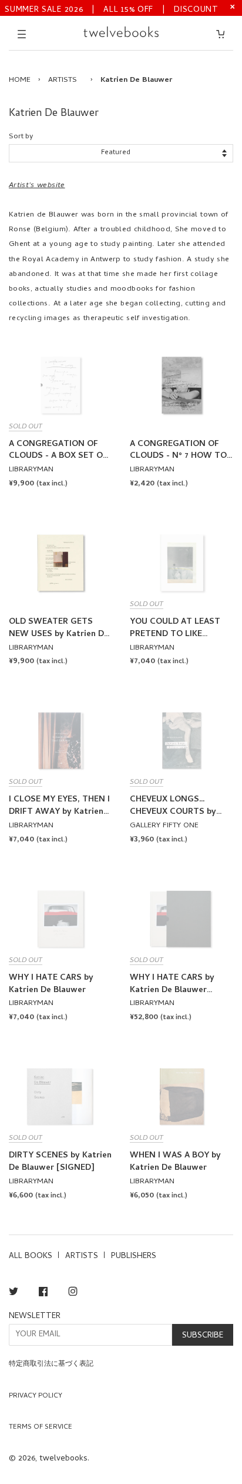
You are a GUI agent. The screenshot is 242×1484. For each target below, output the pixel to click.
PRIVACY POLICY (35, 1396)
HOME (20, 80)
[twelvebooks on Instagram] (73, 1293)
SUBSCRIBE (202, 1336)
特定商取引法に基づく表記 (51, 1364)
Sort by (21, 137)
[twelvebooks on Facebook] (43, 1293)
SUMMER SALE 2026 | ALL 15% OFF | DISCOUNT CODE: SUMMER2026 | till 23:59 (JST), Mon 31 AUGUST (112, 9)
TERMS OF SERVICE (40, 1427)
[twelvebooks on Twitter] (13, 1293)
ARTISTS (62, 80)
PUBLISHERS (133, 1256)
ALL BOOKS (30, 1256)
